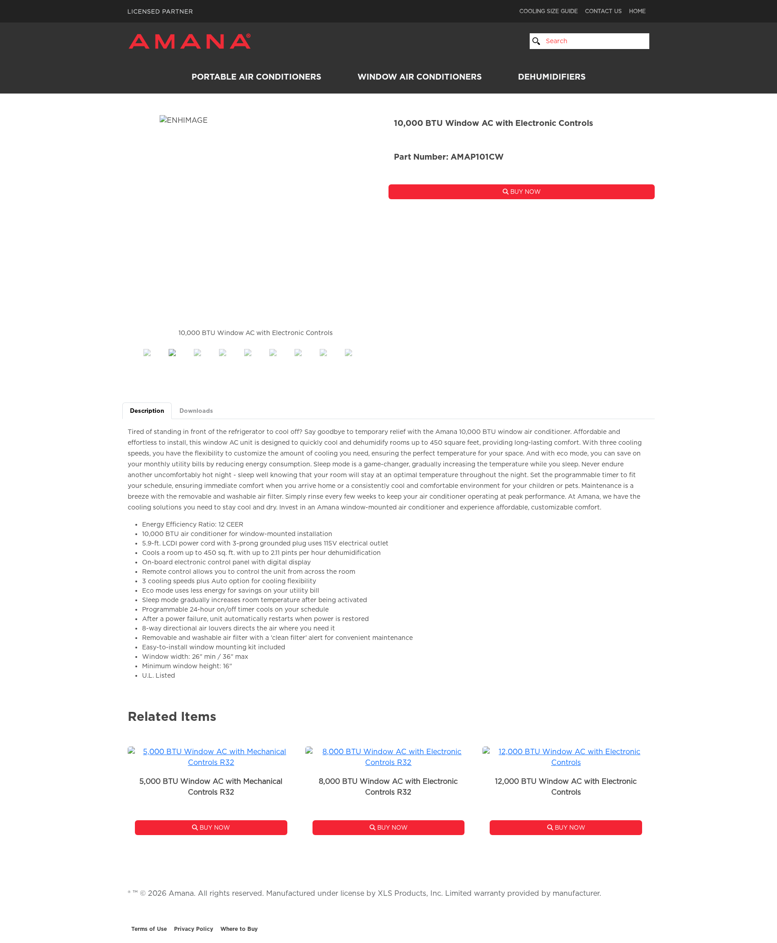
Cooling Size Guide (548, 11)
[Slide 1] (180, 349)
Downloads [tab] (196, 410)
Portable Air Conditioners (257, 76)
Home (637, 11)
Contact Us (603, 11)
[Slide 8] (356, 349)
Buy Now (524, 191)
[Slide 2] (205, 349)
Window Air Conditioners (419, 76)
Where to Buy (239, 928)
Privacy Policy (193, 928)
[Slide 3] (230, 349)
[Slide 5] (280, 349)
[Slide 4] (255, 349)
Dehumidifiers (552, 76)
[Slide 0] (154, 349)
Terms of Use (149, 928)
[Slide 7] (331, 349)
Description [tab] (147, 410)
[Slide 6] (306, 349)
